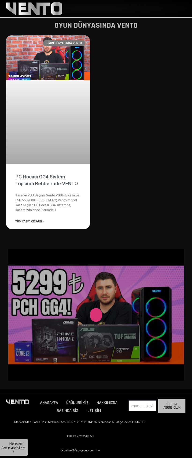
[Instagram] (170, 423)
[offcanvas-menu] (132, 8)
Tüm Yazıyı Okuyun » (29, 221)
